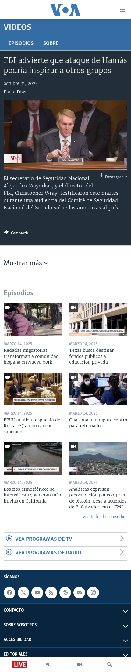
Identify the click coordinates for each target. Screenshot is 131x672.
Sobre (50, 43)
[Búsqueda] (110, 664)
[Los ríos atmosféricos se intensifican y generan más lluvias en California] (33, 458)
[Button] (16, 234)
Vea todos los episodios (105, 516)
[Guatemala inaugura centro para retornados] (98, 389)
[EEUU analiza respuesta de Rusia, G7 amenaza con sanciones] (33, 389)
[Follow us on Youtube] (37, 592)
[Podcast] (65, 592)
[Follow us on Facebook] (9, 592)
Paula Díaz (15, 92)
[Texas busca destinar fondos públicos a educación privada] (98, 319)
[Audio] (49, 664)
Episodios (21, 43)
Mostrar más (24, 263)
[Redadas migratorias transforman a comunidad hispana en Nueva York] (33, 319)
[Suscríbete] (79, 592)
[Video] (79, 664)
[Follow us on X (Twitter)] (23, 592)
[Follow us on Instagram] (93, 592)
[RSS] (51, 592)
